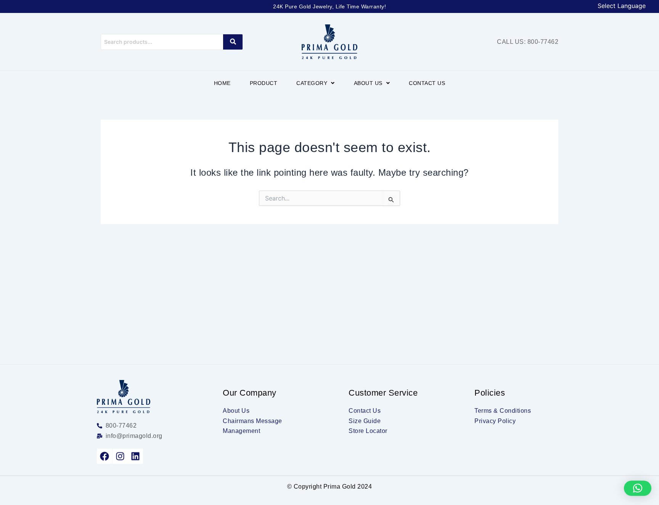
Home (222, 83)
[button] (315, 83)
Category (311, 83)
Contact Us (427, 83)
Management (241, 431)
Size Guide (365, 421)
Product (264, 83)
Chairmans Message (252, 421)
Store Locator (368, 431)
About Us (368, 83)
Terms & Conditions (502, 410)
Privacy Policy (495, 421)
